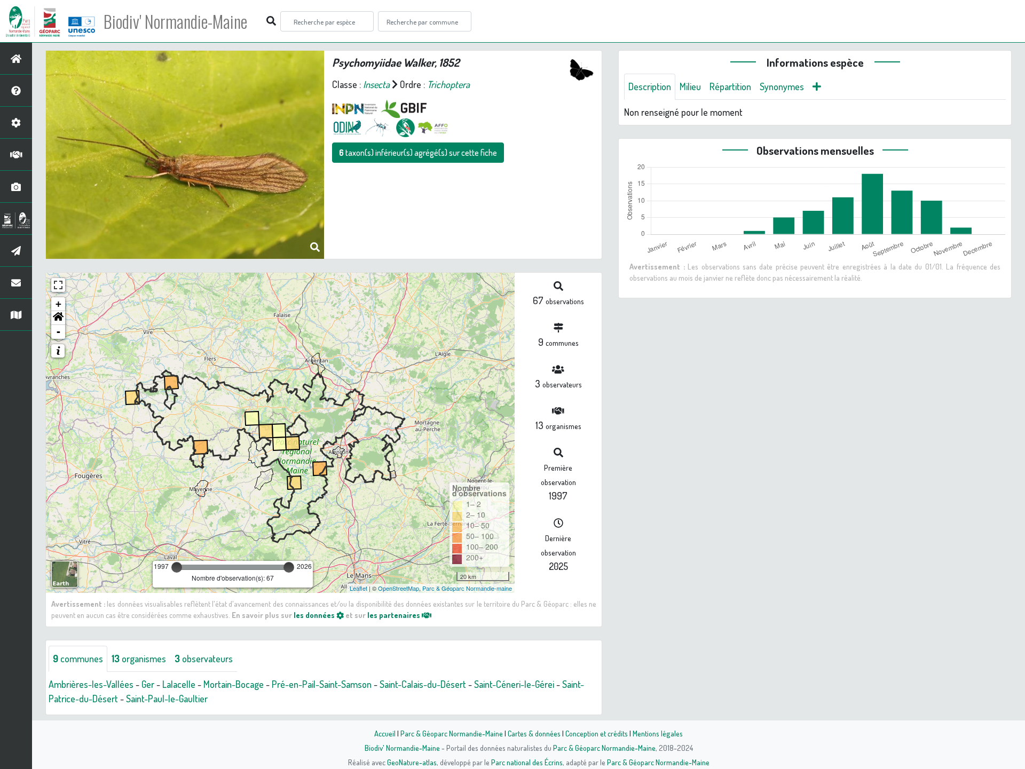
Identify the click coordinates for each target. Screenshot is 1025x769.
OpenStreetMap (398, 588)
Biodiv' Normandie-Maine (175, 21)
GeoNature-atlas (412, 762)
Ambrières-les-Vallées (91, 684)
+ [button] (58, 304)
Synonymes (782, 86)
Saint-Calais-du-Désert (423, 684)
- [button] (58, 331)
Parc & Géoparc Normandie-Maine (451, 733)
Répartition (730, 86)
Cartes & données (534, 733)
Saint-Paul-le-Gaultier (167, 698)
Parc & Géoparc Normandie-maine (467, 588)
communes (78, 658)
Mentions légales (658, 733)
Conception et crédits (596, 733)
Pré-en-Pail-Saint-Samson (322, 684)
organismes (139, 658)
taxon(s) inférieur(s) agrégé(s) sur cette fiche (418, 152)
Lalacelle (178, 684)
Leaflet (358, 588)
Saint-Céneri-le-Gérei (514, 684)
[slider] (176, 567)
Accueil (385, 733)
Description (649, 86)
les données (315, 615)
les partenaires (394, 615)
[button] (58, 318)
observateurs (204, 658)
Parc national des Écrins (527, 762)
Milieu (690, 86)
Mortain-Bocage (233, 684)
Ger (147, 684)
